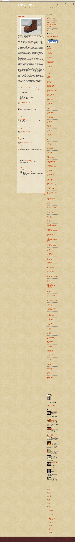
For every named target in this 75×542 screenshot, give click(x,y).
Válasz (21, 99)
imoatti (21, 131)
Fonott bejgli (49, 140)
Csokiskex (48, 113)
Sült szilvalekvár (49, 299)
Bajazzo (48, 81)
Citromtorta (48, 107)
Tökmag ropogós (49, 314)
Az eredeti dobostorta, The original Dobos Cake (54, 428)
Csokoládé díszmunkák (50, 49)
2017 (49, 499)
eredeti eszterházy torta (50, 354)
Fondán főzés (49, 139)
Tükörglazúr (49, 328)
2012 (49, 506)
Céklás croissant (49, 120)
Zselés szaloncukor (50, 341)
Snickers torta (49, 272)
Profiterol (48, 257)
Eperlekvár (48, 130)
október (50, 511)
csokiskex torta (49, 346)
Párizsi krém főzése (50, 62)
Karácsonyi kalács (50, 180)
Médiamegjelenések (50, 58)
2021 (49, 493)
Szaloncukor (49, 280)
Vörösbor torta (49, 336)
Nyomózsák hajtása (50, 233)
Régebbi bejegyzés (41, 194)
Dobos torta (49, 125)
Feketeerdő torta (49, 135)
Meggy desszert (49, 213)
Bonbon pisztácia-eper (50, 94)
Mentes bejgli (49, 216)
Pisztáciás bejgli (49, 249)
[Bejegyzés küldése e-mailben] (32, 87)
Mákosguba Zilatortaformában (51, 225)
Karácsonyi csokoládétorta (51, 178)
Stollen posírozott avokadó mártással (52, 276)
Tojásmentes (49, 310)
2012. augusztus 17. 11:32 (27, 160)
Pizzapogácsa (49, 253)
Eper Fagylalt (49, 129)
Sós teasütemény (49, 26)
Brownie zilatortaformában (51, 98)
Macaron (48, 203)
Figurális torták (34, 89)
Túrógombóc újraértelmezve (51, 323)
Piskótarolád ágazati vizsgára (51, 245)
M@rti (21, 119)
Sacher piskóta (49, 266)
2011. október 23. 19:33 (25, 95)
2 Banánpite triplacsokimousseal (52, 405)
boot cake (26, 89)
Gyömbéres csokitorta (50, 157)
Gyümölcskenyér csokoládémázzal (52, 160)
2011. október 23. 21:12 (25, 148)
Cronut (48, 108)
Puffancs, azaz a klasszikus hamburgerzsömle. (54, 420)
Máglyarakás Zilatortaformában (51, 222)
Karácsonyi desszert (50, 179)
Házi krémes (49, 169)
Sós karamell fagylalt (50, 290)
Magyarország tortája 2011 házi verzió (52, 207)
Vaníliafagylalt (49, 333)
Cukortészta (49, 118)
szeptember (51, 521)
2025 (49, 488)
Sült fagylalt (49, 296)
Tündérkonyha (22, 113)
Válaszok (22, 169)
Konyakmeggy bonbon (50, 188)
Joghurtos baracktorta (50, 174)
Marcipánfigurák (49, 57)
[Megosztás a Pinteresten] (37, 87)
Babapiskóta (49, 77)
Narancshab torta (49, 229)
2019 (49, 496)
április (50, 528)
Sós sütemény (49, 292)
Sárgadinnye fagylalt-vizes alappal (54, 442)
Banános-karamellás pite (50, 85)
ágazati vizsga (49, 30)
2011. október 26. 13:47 (26, 153)
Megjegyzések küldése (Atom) (25, 196)
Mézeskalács (49, 226)
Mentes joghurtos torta (50, 217)
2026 (49, 486)
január (50, 532)
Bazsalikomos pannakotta (51, 86)
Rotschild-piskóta (49, 262)
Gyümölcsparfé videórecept (51, 161)
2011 (49, 507)
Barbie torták (49, 48)
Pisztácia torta (49, 248)
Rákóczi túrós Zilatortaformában (52, 263)
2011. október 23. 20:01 (25, 119)
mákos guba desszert (50, 368)
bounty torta (49, 343)
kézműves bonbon (50, 363)
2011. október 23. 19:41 (25, 108)
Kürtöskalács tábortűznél (51, 198)
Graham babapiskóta (50, 148)
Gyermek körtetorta (50, 153)
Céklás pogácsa (49, 121)
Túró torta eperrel (49, 320)
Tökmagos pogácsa (50, 319)
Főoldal (30, 194)
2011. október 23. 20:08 (26, 131)
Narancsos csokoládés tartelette (52, 230)
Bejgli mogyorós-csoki (50, 89)
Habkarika (48, 162)
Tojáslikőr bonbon (49, 309)
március (50, 529)
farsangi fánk (49, 355)
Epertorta (48, 131)
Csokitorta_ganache (50, 116)
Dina (21, 108)
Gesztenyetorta (49, 144)
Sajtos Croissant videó (50, 267)
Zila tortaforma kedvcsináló (51, 338)
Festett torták (49, 52)
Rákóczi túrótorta (53, 449)
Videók (48, 67)
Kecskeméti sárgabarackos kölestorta (52, 184)
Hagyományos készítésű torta (51, 18)
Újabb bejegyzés (20, 194)
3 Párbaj (48, 406)
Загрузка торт (39, 89)
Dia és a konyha (22, 142)
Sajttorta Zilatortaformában (51, 268)
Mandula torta (49, 208)
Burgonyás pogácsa (50, 99)
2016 (49, 500)
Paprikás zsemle (49, 235)
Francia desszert (49, 143)
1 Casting (48, 404)
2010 (49, 534)
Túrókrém (48, 324)
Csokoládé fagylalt (50, 117)
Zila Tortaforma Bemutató (51, 337)
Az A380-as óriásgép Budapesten (52, 519)
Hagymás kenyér (49, 165)
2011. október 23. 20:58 (28, 142)
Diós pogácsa (49, 122)
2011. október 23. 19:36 (29, 102)
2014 (49, 503)
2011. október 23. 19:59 (28, 113)
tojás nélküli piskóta (50, 374)
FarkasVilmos (25, 5)
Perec (48, 238)
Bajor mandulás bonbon (50, 82)
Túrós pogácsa (49, 327)
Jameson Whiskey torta (50, 171)
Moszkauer (48, 221)
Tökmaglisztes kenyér (50, 315)
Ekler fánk (48, 127)
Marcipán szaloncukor (50, 212)
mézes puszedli (49, 369)
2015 (49, 502)
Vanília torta (49, 332)
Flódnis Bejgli (49, 138)
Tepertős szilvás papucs (50, 305)
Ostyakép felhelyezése (50, 61)
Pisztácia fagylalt (49, 246)
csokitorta (48, 347)
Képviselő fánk (49, 191)
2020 (49, 495)
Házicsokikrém (49, 170)
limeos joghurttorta (50, 364)
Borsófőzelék (49, 95)
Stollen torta (49, 277)
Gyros (48, 156)
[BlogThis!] (34, 87)
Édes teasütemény (50, 29)
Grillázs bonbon (49, 152)
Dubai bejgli (49, 126)
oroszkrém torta (49, 372)
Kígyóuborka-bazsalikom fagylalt (52, 192)
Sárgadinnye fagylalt (50, 287)
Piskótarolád (49, 244)
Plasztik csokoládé (50, 254)
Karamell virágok (49, 56)
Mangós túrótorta (49, 211)
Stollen (48, 275)
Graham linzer (49, 149)
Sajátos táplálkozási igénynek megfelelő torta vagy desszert (51, 25)
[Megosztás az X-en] (35, 87)
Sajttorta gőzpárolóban (50, 271)
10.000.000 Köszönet (50, 73)
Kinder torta (49, 187)
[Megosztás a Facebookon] (36, 87)
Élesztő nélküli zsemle (50, 378)
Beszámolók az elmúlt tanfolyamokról (52, 36)
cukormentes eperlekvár (50, 351)
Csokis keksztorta (50, 112)
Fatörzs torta (49, 134)
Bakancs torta (22, 17)
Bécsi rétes (49, 100)
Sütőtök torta (49, 301)
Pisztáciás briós (49, 250)
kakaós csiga (49, 359)
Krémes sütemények (50, 19)
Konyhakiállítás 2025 (50, 189)
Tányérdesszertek (49, 66)
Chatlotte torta (49, 104)
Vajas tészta (49, 329)
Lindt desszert (49, 199)
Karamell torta (49, 175)
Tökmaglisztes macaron (50, 316)
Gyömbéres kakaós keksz (51, 158)
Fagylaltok (48, 17)
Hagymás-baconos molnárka (51, 166)
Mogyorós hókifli (49, 220)
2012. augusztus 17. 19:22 (33, 171)
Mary (21, 148)
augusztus (50, 522)
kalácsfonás (49, 360)
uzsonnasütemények (50, 27)
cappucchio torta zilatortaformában (52, 345)
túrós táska (49, 376)
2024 (49, 489)
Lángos (48, 202)
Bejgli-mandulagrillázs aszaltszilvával (52, 90)
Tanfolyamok (49, 65)
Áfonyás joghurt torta (50, 377)
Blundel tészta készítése (51, 91)
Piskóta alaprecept (50, 241)
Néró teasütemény (50, 234)
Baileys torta (49, 80)
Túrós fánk (48, 325)
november (50, 510)
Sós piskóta (49, 291)
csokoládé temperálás (50, 350)
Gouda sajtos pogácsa (50, 147)
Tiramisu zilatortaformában (51, 308)
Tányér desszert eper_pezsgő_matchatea (50, 312)
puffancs (48, 373)
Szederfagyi (49, 281)
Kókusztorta (49, 193)
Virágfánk (48, 334)
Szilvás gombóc (49, 284)
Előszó (17, 11)
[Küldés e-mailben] (33, 87)
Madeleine (48, 204)
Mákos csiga (49, 224)
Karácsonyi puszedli (50, 183)
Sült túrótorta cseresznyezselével (52, 300)
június (50, 525)
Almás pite (48, 76)
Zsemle (48, 342)
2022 (49, 492)
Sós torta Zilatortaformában (51, 295)
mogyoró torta (49, 365)
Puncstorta (48, 258)
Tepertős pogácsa (49, 304)
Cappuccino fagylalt (50, 103)
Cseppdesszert (49, 109)
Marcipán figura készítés (50, 21)
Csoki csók (49, 111)
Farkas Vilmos (22, 102)
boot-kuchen (30, 89)
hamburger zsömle (50, 356)
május (50, 526)
